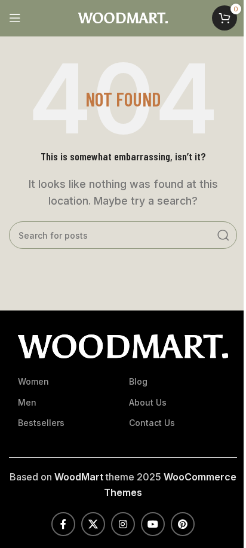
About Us (148, 402)
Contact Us (152, 423)
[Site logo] (123, 17)
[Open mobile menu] (15, 18)
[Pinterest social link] (183, 524)
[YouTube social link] (153, 524)
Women (33, 381)
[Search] (223, 235)
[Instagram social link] (123, 524)
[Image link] (123, 346)
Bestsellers (41, 423)
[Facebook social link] (63, 524)
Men (27, 402)
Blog (138, 381)
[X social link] (93, 524)
